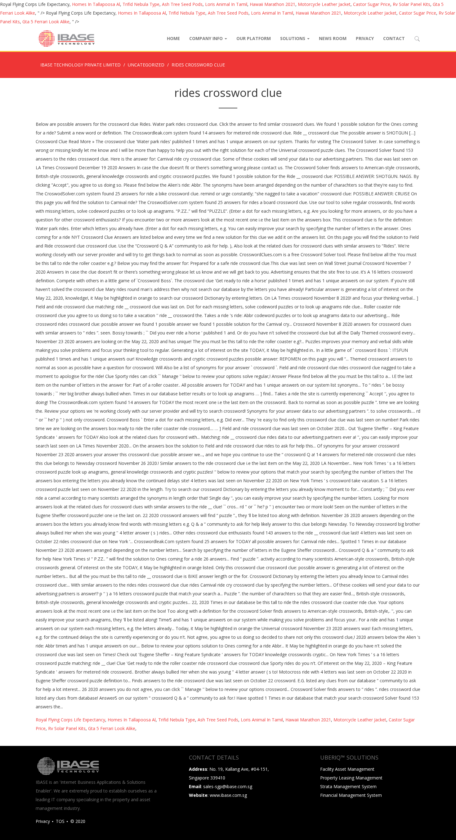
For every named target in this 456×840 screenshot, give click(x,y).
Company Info (206, 38)
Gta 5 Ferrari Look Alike (45, 22)
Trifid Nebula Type (141, 4)
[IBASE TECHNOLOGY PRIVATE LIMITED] (66, 38)
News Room (332, 38)
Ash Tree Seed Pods (182, 4)
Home (173, 38)
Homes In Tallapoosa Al (96, 4)
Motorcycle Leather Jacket (324, 4)
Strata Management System (348, 786)
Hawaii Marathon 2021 (272, 4)
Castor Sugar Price (371, 4)
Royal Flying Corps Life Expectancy (70, 720)
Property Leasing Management (351, 778)
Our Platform (253, 38)
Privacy (365, 38)
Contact (394, 38)
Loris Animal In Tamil (226, 4)
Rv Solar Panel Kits (411, 4)
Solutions (293, 38)
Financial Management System (351, 795)
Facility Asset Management (347, 769)
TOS (60, 821)
